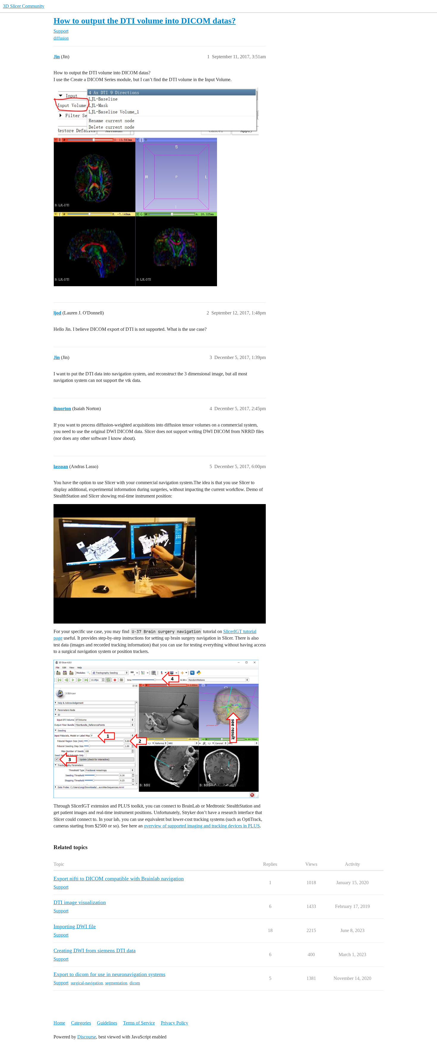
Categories (81, 1022)
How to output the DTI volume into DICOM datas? (145, 20)
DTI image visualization (80, 902)
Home (59, 1022)
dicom (135, 983)
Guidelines (107, 1022)
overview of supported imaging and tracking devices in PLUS (202, 825)
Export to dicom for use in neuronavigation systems (109, 974)
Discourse (86, 1036)
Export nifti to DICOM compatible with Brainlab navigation (119, 879)
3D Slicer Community (23, 6)
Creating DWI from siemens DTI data (95, 950)
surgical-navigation (87, 983)
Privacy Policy (174, 1022)
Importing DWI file (75, 926)
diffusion (61, 38)
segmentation (116, 983)
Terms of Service (139, 1022)
